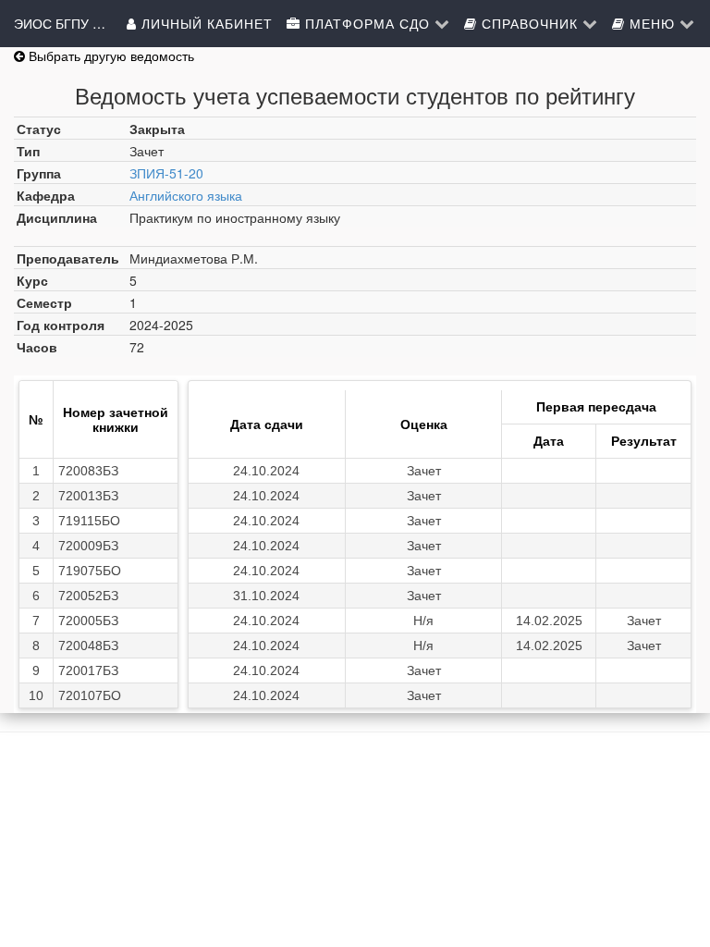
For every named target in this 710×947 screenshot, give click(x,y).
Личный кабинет (205, 23)
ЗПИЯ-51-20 (166, 173)
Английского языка (185, 195)
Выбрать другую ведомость (109, 55)
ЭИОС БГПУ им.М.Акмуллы (60, 23)
